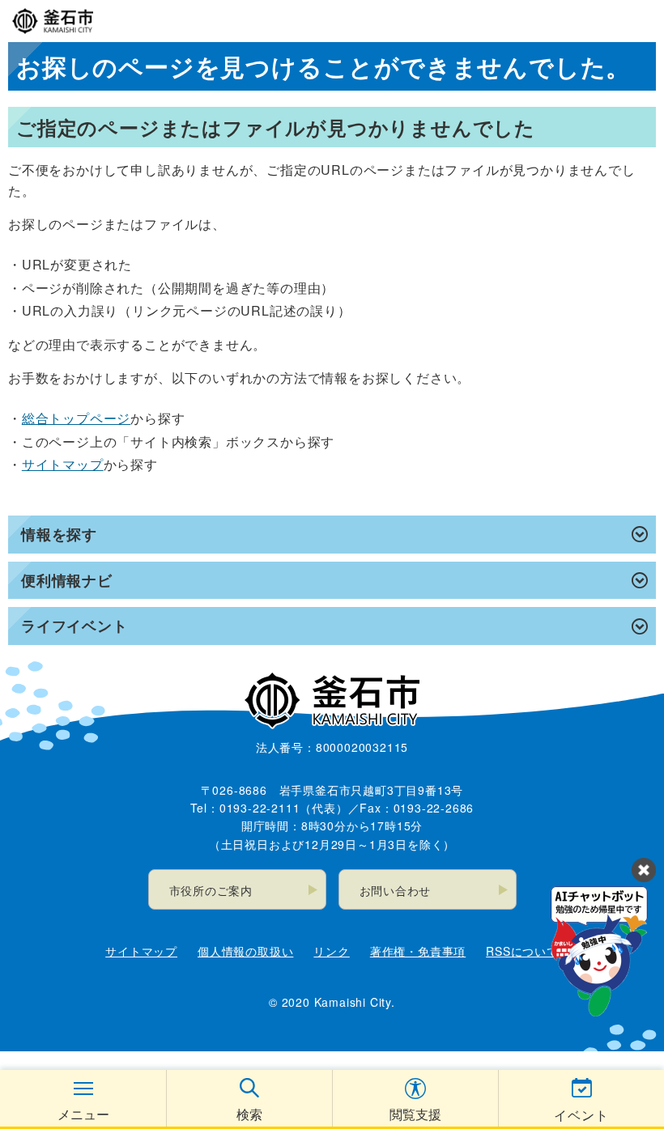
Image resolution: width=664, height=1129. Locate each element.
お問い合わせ (396, 890)
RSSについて (522, 951)
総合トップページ (76, 418)
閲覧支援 (415, 1114)
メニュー (83, 1114)
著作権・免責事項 (418, 951)
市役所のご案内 (211, 890)
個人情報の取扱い (245, 951)
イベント (581, 1115)
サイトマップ (63, 464)
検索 (249, 1114)
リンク (331, 951)
